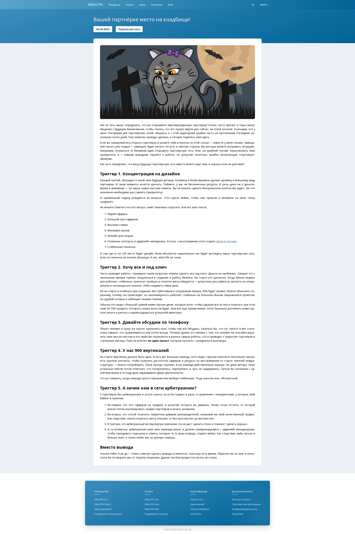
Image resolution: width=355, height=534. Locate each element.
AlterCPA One (152, 504)
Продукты (114, 4)
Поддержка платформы (108, 513)
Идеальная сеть (129, 29)
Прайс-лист (196, 499)
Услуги (130, 4)
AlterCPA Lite (152, 499)
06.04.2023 (102, 29)
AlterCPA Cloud (102, 504)
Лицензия (237, 513)
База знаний (197, 504)
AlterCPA (95, 4)
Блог (170, 4)
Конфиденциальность (245, 509)
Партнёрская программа (246, 504)
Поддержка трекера (156, 513)
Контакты (156, 4)
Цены (142, 4)
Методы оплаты (241, 499)
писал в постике (226, 241)
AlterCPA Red (152, 509)
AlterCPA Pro (101, 499)
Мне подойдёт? (103, 509)
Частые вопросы (199, 509)
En (253, 4)
